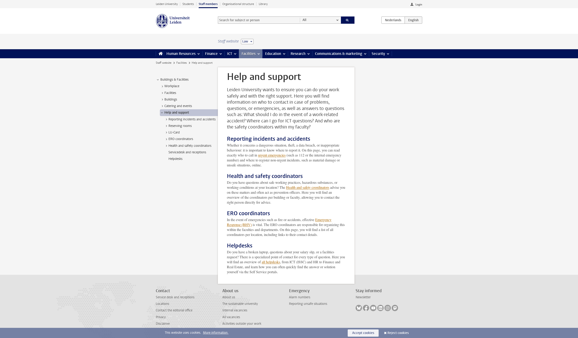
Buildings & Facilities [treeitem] (174, 79)
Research (298, 53)
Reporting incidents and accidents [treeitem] (192, 119)
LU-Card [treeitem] (174, 132)
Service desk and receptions (175, 297)
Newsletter (363, 297)
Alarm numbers (299, 297)
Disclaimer (163, 324)
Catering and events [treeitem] (178, 106)
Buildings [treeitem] (170, 99)
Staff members (208, 4)
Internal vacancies (234, 310)
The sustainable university (240, 304)
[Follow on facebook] (366, 308)
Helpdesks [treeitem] (175, 159)
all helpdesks (271, 261)
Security (378, 53)
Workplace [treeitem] (171, 86)
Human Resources (181, 53)
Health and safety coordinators (307, 187)
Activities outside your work (241, 324)
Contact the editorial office (174, 310)
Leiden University (167, 4)
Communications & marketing (338, 53)
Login (418, 4)
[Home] (160, 53)
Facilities (249, 53)
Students (188, 4)
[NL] (393, 20)
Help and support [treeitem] (176, 112)
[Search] (348, 20)
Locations (162, 304)
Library (263, 4)
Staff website (163, 63)
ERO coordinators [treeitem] (180, 139)
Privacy (161, 317)
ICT (229, 53)
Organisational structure (238, 4)
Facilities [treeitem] (170, 93)
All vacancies (231, 317)
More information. (215, 333)
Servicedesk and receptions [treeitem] (187, 152)
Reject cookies (398, 333)
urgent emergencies (272, 155)
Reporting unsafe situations (308, 304)
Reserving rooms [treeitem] (180, 126)
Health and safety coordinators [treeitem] (189, 146)
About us (228, 297)
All (304, 20)
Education (273, 53)
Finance (211, 53)
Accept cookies (363, 333)
